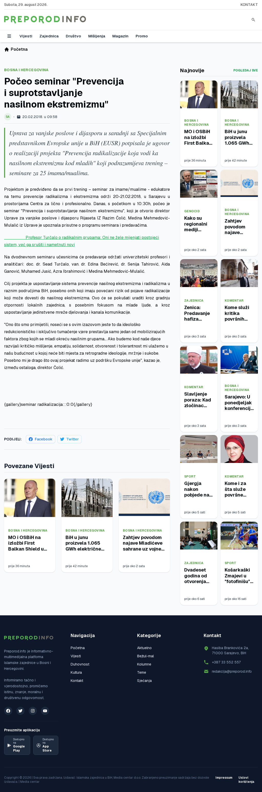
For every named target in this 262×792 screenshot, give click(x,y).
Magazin (120, 36)
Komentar (234, 301)
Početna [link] (19, 49)
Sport (190, 476)
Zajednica (49, 36)
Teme (141, 672)
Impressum (223, 778)
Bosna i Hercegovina (26, 70)
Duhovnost (80, 664)
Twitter (72, 439)
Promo (142, 36)
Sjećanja (144, 680)
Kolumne (144, 664)
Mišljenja (96, 36)
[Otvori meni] (9, 36)
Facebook (43, 439)
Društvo (73, 36)
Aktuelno (144, 648)
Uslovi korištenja (246, 780)
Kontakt (249, 4)
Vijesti (25, 36)
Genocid (192, 211)
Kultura (76, 672)
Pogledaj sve (245, 70)
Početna (78, 648)
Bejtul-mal (145, 656)
